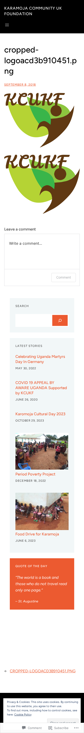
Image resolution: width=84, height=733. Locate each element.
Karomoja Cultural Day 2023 (40, 414)
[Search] (60, 320)
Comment (63, 277)
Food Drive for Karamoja (37, 534)
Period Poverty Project (35, 474)
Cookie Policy (23, 714)
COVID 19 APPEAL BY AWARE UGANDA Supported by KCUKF (41, 387)
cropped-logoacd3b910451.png (43, 671)
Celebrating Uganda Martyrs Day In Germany (40, 359)
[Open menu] (7, 25)
